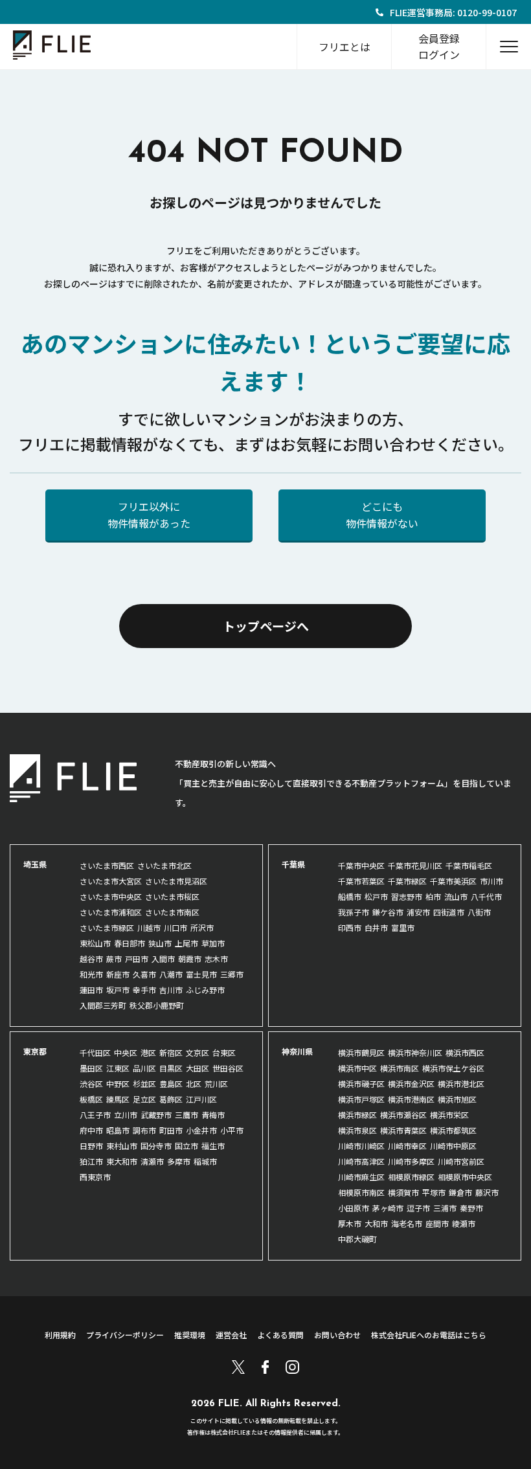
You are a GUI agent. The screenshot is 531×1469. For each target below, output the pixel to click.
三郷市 (231, 974)
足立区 (144, 1099)
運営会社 (231, 1334)
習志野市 (406, 896)
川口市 (175, 927)
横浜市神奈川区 (415, 1052)
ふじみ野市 (205, 989)
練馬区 (118, 1099)
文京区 (197, 1052)
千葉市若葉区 (361, 880)
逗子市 (418, 1207)
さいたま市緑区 (107, 927)
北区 (193, 1083)
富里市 (402, 927)
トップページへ (266, 625)
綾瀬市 (463, 1223)
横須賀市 (403, 1192)
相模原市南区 (361, 1192)
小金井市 (201, 1130)
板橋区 (91, 1099)
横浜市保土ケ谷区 (453, 1067)
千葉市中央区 (361, 865)
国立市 (186, 1145)
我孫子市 (353, 911)
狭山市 (160, 942)
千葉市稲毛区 (469, 865)
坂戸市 (118, 989)
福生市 (213, 1145)
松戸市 (376, 896)
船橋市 (349, 896)
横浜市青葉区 (403, 1130)
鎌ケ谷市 (387, 911)
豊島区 (171, 1083)
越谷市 (91, 958)
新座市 (118, 974)
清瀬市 (152, 1161)
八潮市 (171, 974)
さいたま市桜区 (172, 896)
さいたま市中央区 (111, 896)
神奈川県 (297, 1051)
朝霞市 (189, 958)
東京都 (35, 1051)
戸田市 (136, 958)
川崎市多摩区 (411, 1161)
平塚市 (434, 1192)
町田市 (171, 1130)
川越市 (149, 927)
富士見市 (201, 974)
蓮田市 (91, 989)
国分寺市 (156, 1145)
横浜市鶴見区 (361, 1052)
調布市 (144, 1130)
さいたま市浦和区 (111, 911)
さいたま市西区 (107, 865)
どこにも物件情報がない (382, 515)
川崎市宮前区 (461, 1161)
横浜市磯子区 (361, 1083)
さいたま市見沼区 (176, 880)
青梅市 (213, 1114)
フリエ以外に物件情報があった (148, 515)
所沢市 (202, 927)
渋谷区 (91, 1083)
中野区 (118, 1083)
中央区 (125, 1052)
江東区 (118, 1067)
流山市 (456, 896)
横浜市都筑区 (453, 1130)
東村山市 (121, 1145)
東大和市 (121, 1161)
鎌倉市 (460, 1192)
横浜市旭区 (457, 1099)
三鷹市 (186, 1114)
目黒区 (171, 1067)
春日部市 (129, 942)
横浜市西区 (465, 1052)
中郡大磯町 (357, 1238)
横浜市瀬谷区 (403, 1114)
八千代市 (486, 896)
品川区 (144, 1067)
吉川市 (171, 989)
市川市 (491, 880)
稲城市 (205, 1161)
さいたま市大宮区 (111, 880)
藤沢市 (487, 1192)
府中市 (91, 1130)
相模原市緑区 (411, 1176)
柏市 (433, 896)
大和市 (376, 1223)
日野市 (91, 1145)
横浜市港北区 (461, 1083)
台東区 (224, 1052)
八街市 (479, 911)
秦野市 (471, 1207)
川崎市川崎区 (361, 1145)
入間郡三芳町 (103, 1005)
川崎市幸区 (407, 1145)
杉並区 (144, 1083)
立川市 (125, 1114)
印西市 (349, 927)
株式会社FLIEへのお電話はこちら (428, 1334)
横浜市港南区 (411, 1099)
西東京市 (95, 1176)
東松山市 (95, 942)
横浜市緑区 (357, 1114)
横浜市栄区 (449, 1114)
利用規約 (60, 1334)
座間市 (437, 1223)
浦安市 (418, 911)
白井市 (376, 927)
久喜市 (144, 974)
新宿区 (171, 1052)
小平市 (231, 1130)
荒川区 (216, 1083)
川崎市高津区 (361, 1161)
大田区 (197, 1067)
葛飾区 (171, 1099)
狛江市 (91, 1161)
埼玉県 (35, 863)
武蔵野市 (156, 1114)
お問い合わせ (337, 1334)
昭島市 (118, 1130)
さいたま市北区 (164, 865)
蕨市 (114, 958)
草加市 (213, 942)
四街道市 (448, 911)
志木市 (216, 958)
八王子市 (95, 1114)
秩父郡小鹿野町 (157, 1005)
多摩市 (178, 1161)
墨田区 (91, 1067)
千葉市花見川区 (415, 865)
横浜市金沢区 (411, 1083)
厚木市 (349, 1223)
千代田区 (95, 1052)
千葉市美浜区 (453, 880)
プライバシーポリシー (125, 1334)
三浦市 (445, 1207)
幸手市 (144, 989)
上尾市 (186, 942)
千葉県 (293, 863)
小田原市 (353, 1207)
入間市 (163, 958)
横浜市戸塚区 (361, 1099)
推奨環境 (189, 1334)
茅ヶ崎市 (387, 1207)
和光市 (91, 974)
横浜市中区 (357, 1067)
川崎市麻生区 (361, 1176)
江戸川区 (201, 1099)
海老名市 (406, 1223)
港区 (148, 1052)
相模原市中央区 (465, 1176)
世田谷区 (227, 1067)
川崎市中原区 (453, 1145)
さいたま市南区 (172, 911)
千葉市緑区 (407, 880)
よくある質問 (280, 1334)
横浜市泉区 (357, 1130)
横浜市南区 (399, 1067)
